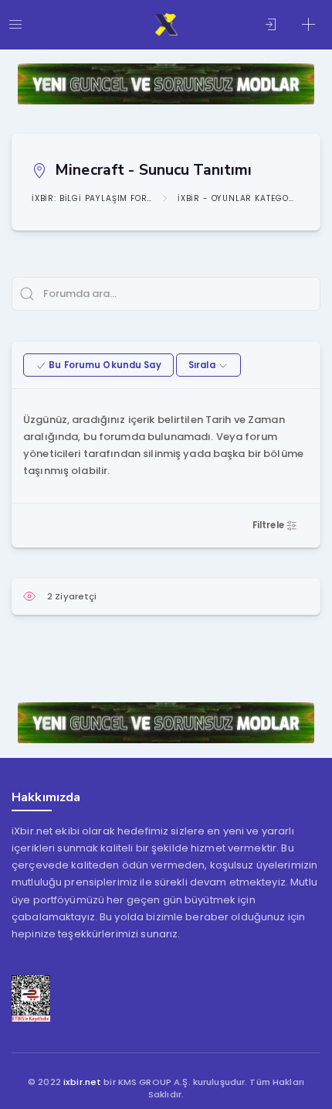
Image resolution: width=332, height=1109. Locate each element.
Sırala (203, 365)
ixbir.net (82, 1082)
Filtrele (269, 525)
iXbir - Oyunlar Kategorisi (238, 198)
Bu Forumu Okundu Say (103, 365)
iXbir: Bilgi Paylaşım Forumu (92, 198)
